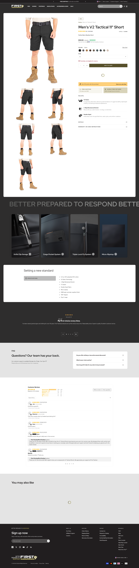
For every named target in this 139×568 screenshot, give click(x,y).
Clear (117, 6)
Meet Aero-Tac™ (122, 549)
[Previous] (53, 1)
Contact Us (102, 531)
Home (80, 22)
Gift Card (120, 535)
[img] (36, 402)
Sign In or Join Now (121, 84)
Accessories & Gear (62, 6)
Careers (68, 535)
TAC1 (119, 531)
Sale (72, 6)
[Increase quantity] (87, 65)
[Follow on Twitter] (16, 547)
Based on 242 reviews (33, 391)
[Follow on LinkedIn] (31, 547)
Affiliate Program (70, 533)
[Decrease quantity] (80, 65)
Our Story (68, 531)
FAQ (119, 538)
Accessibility (103, 535)
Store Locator (106, 1)
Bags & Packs (51, 6)
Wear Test (120, 547)
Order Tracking (123, 1)
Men (29, 6)
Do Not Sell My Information (106, 538)
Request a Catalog (104, 533)
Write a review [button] (97, 390)
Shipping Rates (85, 533)
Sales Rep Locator (122, 542)
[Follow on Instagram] (20, 547)
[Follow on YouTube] (24, 547)
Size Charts (121, 545)
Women (34, 6)
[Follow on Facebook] (13, 547)
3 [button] (69, 464)
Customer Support (114, 1)
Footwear (42, 6)
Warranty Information (87, 538)
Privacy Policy (41, 563)
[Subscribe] (48, 541)
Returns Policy (85, 535)
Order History (85, 531)
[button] (82, 31)
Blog (119, 533)
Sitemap (47, 563)
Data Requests (103, 540)
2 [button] (67, 464)
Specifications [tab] (32, 278)
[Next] (85, 1)
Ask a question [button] (106, 390)
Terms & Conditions (34, 563)
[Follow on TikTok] (27, 547)
